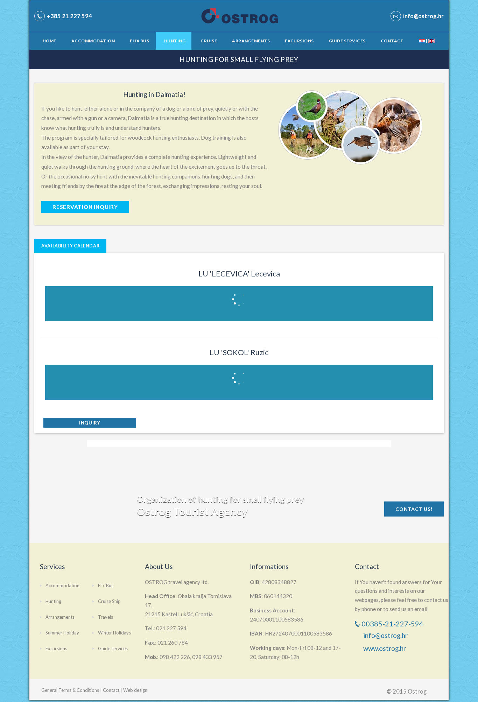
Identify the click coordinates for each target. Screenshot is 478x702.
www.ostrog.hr (384, 648)
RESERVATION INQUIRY (85, 207)
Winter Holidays (114, 633)
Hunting (174, 40)
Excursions (299, 40)
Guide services (113, 648)
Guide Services (347, 40)
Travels (105, 617)
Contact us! (414, 509)
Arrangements (251, 40)
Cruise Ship (109, 601)
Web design (135, 690)
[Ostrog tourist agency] (228, 16)
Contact (392, 40)
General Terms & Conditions (70, 690)
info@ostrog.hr (385, 635)
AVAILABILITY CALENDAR (70, 245)
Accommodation (93, 40)
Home (49, 40)
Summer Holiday (62, 633)
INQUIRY (89, 423)
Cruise (209, 40)
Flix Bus (139, 40)
